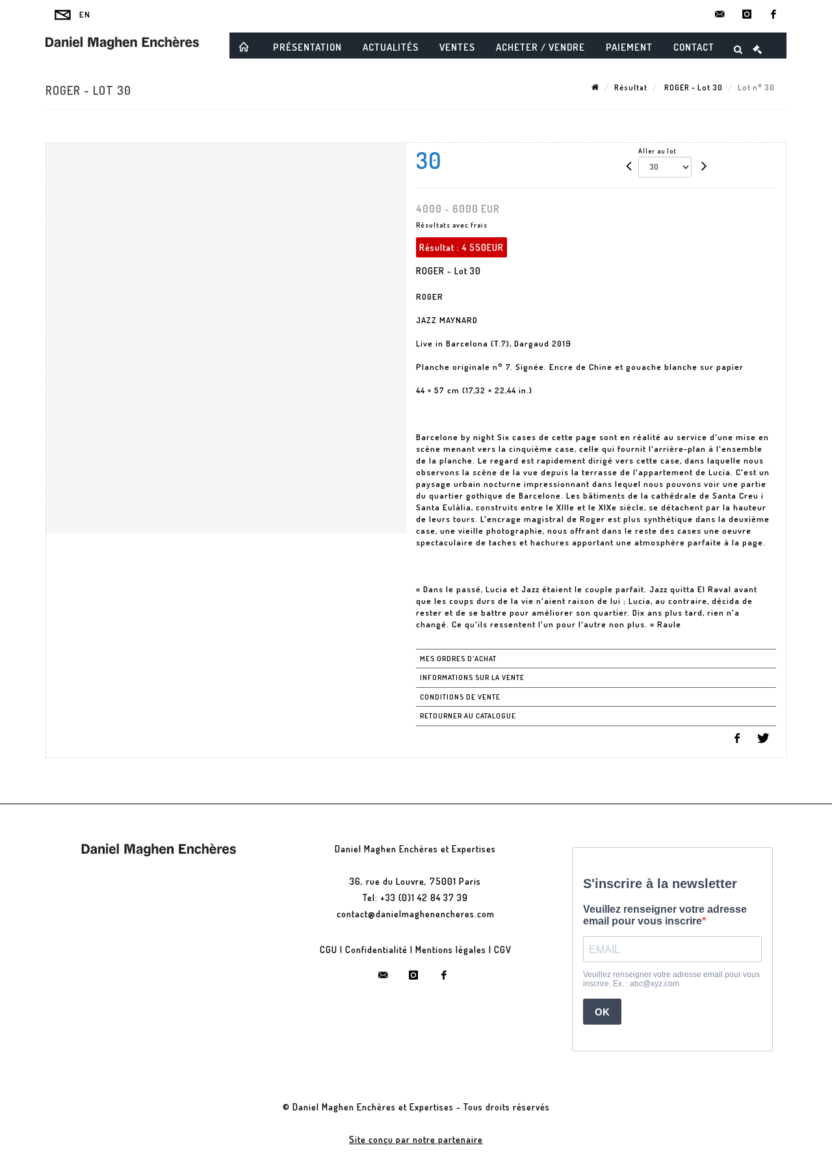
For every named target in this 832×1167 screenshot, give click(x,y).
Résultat (630, 87)
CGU (328, 949)
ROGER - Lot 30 (692, 87)
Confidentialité (376, 949)
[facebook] (773, 14)
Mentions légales (450, 949)
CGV (503, 949)
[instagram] (747, 14)
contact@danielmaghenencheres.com (416, 913)
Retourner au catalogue (468, 715)
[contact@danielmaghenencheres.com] (720, 14)
